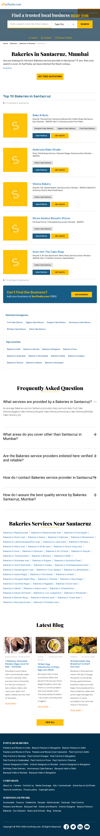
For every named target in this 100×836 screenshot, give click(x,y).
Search (85, 24)
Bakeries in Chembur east (46, 602)
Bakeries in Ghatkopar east (16, 560)
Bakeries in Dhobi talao (39, 546)
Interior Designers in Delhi (15, 764)
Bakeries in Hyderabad (16, 356)
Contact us (28, 785)
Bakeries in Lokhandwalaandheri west (21, 542)
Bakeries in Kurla (11, 551)
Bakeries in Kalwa (36, 537)
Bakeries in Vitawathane (62, 588)
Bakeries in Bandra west (43, 597)
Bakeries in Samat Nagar (15, 574)
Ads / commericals (62, 785)
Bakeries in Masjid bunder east (46, 532)
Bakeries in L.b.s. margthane (47, 593)
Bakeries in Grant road (14, 537)
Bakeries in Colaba (43, 565)
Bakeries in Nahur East (14, 546)
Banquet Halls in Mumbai (15, 772)
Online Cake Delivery (43, 163)
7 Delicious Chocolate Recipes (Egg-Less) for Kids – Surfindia (17, 664)
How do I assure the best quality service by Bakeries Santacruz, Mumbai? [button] (45, 497)
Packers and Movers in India (16, 748)
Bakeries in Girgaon (41, 560)
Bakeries (13, 43)
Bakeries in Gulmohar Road (67, 560)
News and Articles (36, 811)
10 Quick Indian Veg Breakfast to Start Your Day (80, 664)
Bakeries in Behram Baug (15, 597)
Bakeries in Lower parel (54, 542)
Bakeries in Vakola (12, 588)
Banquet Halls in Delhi (65, 768)
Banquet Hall (30, 806)
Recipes (41, 802)
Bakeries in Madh (62, 556)
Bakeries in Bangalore (51, 349)
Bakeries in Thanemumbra (16, 556)
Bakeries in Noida (58, 356)
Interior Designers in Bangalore (75, 764)
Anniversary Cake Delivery (80, 322)
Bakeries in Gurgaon (76, 356)
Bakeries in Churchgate (75, 532)
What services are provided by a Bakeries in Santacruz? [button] (47, 402)
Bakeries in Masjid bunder (15, 532)
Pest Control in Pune (41, 760)
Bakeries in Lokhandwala (76, 570)
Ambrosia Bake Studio (47, 149)
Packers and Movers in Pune (16, 752)
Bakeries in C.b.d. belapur (48, 570)
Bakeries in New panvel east (16, 602)
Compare (47, 38)
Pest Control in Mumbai (14, 756)
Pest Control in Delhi (79, 752)
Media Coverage (43, 785)
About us (7, 785)
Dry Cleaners (19, 811)
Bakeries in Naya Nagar (71, 579)
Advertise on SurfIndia (84, 785)
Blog (49, 811)
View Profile (41, 136)
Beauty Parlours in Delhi (74, 748)
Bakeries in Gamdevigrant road (18, 570)
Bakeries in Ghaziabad (54, 363)
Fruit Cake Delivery (87, 128)
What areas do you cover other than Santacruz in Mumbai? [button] (42, 436)
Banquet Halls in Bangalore (42, 772)
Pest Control (77, 802)
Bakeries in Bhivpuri (41, 556)
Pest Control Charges (37, 756)
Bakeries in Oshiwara (32, 551)
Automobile (8, 802)
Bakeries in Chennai (15, 363)
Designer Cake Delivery (44, 128)
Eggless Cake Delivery (66, 128)
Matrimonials (53, 802)
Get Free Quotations (50, 76)
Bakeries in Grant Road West (17, 565)
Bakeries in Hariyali (80, 551)
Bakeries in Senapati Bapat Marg (19, 579)
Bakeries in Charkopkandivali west (71, 565)
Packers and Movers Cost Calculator (49, 752)
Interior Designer (67, 806)
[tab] (50, 411)
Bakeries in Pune (70, 349)
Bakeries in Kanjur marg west (68, 546)
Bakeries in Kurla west (66, 584)
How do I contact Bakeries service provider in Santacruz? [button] (48, 478)
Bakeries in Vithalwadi (75, 593)
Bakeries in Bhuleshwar (82, 537)
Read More (7, 68)
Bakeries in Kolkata (34, 363)
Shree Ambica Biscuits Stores (51, 218)
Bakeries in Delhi (13, 349)
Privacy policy (30, 789)
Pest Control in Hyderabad (16, 760)
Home (5, 43)
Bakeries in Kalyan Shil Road (16, 593)
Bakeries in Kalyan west (35, 588)
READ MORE (10, 704)
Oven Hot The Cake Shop (48, 251)
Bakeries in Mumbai (27, 43)
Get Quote (60, 136)
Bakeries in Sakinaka (58, 537)
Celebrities (31, 802)
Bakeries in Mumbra (78, 542)
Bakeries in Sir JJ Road (57, 551)
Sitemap (57, 811)
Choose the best (65, 38)
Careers (17, 785)
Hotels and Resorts (48, 806)
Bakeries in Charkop (47, 579)
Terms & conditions (12, 789)
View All (50, 722)
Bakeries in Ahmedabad (38, 356)
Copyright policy (47, 789)
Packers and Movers (13, 806)
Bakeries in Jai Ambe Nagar (16, 584)
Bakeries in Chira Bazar (41, 574)
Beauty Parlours (85, 806)
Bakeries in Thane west (69, 597)
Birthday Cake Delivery (16, 329)
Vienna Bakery (42, 183)
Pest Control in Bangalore (62, 756)
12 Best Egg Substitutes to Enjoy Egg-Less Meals (48, 667)
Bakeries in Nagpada (43, 584)
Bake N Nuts (40, 115)
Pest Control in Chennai (64, 760)
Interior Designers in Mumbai (44, 764)
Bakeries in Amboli (65, 574)
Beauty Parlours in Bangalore (46, 748)
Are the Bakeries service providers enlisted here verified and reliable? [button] (48, 458)
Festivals (65, 802)
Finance (20, 802)
